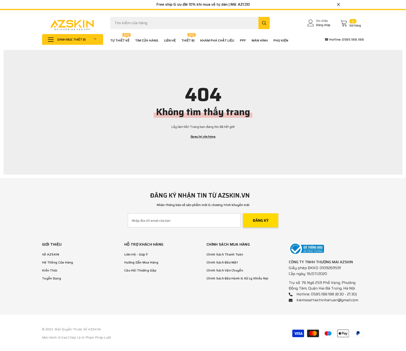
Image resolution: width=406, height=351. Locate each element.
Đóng (338, 5)
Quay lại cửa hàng (203, 136)
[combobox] (184, 23)
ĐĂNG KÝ (261, 220)
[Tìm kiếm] (190, 23)
